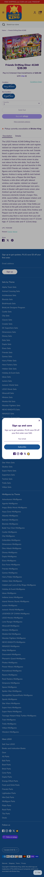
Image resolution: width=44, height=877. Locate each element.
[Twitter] (25, 453)
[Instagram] (18, 453)
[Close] (39, 420)
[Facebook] (14, 453)
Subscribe (22, 447)
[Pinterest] (21, 453)
